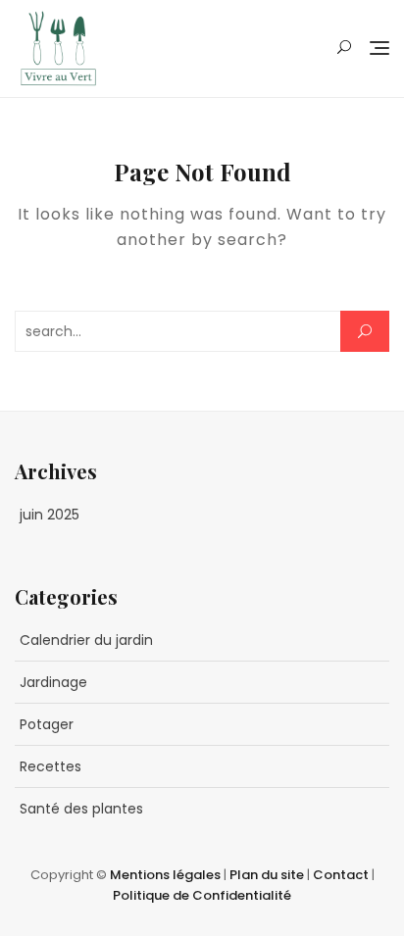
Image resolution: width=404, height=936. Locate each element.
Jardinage (53, 682)
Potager (47, 724)
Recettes (50, 766)
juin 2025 (49, 514)
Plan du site (268, 874)
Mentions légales (167, 874)
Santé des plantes (81, 808)
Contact (342, 874)
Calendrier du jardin (86, 640)
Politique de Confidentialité (202, 895)
